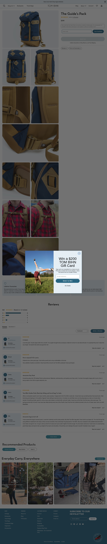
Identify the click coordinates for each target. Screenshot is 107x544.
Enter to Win (67, 281)
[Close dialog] (79, 253)
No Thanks (68, 285)
